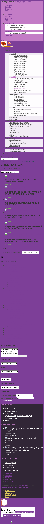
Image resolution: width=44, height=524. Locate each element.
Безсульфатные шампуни (19, 321)
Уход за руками (19, 96)
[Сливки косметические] (9, 354)
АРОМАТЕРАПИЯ (11, 332)
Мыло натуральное (20, 102)
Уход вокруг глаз (20, 71)
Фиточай (8, 148)
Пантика (12, 130)
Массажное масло (20, 92)
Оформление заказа (17, 27)
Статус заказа (15, 29)
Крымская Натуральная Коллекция (18, 416)
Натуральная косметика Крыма (14, 487)
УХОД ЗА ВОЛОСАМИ (13, 319)
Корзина (8, 35)
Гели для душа (19, 81)
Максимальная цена (8, 398)
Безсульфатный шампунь (22, 109)
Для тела (12, 77)
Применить (22, 356)
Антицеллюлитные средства (24, 79)
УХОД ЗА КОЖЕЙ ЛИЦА (14, 265)
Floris (11, 134)
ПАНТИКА (9, 413)
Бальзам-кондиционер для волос (25, 113)
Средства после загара (22, 106)
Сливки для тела (19, 88)
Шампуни (17, 111)
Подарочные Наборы (13, 338)
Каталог (8, 52)
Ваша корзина (10, 463)
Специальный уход (15, 94)
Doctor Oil (12, 128)
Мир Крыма (22, 485)
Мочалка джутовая (20, 104)
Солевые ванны (19, 100)
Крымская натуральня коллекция (20, 125)
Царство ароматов (12, 411)
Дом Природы (10, 408)
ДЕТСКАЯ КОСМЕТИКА (14, 330)
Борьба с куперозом (21, 75)
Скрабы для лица (20, 60)
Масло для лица (19, 69)
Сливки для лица (19, 65)
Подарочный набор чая (17, 151)
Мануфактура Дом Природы (19, 123)
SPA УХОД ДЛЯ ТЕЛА (13, 307)
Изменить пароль (16, 25)
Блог (6, 153)
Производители (10, 121)
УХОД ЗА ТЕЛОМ (11, 288)
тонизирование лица (20, 61)
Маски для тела (19, 86)
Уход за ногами (19, 98)
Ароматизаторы (14, 146)
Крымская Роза (14, 132)
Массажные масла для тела (19, 142)
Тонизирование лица (17, 273)
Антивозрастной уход (21, 56)
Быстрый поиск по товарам (11, 252)
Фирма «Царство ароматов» (19, 127)
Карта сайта (10, 481)
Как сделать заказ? (17, 33)
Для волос (13, 107)
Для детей (13, 119)
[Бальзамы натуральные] (9, 352)
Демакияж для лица (21, 58)
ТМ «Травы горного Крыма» (19, 136)
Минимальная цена (8, 395)
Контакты (9, 37)
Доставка (9, 31)
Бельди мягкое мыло (21, 83)
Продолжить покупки (24, 512)
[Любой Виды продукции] (9, 350)
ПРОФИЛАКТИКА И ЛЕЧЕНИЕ (16, 334)
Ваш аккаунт (10, 465)
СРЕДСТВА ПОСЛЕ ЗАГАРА (15, 305)
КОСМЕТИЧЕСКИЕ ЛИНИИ (15, 342)
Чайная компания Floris (17, 150)
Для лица (12, 54)
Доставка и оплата (12, 470)
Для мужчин (13, 117)
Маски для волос (20, 115)
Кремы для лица (19, 67)
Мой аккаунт (10, 23)
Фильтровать (7, 400)
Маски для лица (19, 63)
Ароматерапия (10, 138)
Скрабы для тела (19, 84)
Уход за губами (19, 73)
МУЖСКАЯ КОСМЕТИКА (14, 328)
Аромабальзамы (15, 140)
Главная (7, 50)
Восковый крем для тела (22, 90)
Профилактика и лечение (18, 144)
